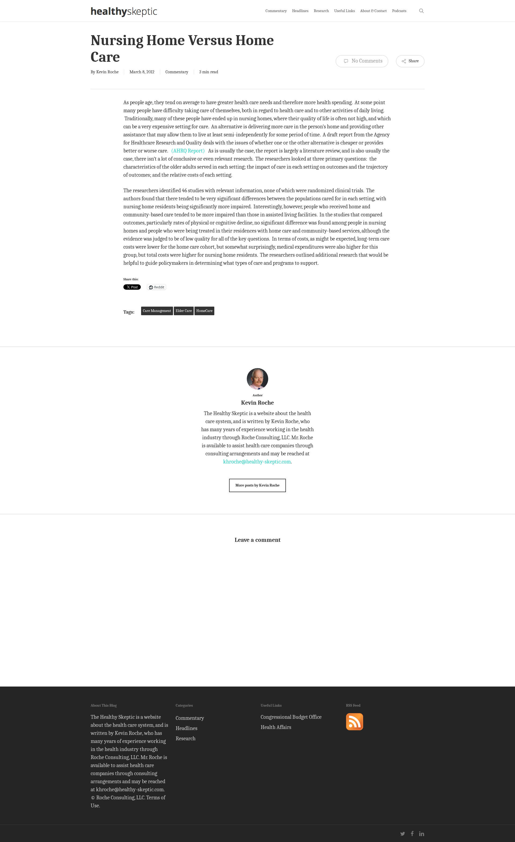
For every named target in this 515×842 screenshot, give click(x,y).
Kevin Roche (107, 72)
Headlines (186, 728)
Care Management (157, 311)
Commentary (176, 72)
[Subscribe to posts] (354, 733)
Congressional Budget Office (291, 717)
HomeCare (204, 311)
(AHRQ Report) (188, 151)
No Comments (366, 61)
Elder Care (184, 311)
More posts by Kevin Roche (257, 485)
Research (186, 738)
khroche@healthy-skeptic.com (257, 462)
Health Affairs (276, 727)
